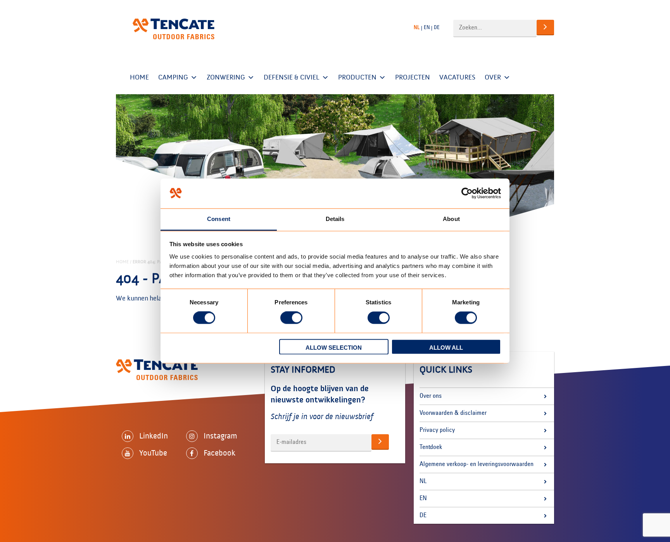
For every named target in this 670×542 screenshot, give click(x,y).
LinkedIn (153, 435)
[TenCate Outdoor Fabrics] (173, 29)
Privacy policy (437, 430)
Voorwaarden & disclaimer (453, 413)
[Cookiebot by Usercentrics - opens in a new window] (467, 193)
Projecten (412, 77)
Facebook (219, 452)
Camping (173, 77)
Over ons (431, 396)
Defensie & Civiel (291, 77)
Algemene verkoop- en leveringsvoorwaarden (477, 464)
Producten (357, 77)
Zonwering (226, 77)
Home (139, 77)
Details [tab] (335, 219)
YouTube (153, 452)
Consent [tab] (218, 219)
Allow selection (334, 347)
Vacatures (457, 77)
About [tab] (451, 219)
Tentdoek (431, 447)
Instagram (220, 435)
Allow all (446, 347)
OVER (493, 77)
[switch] (291, 318)
